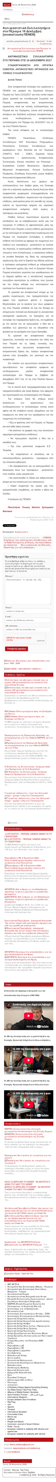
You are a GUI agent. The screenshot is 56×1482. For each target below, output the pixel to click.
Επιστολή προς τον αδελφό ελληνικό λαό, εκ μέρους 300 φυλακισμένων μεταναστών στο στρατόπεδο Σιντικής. (26, 682)
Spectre (10, 1406)
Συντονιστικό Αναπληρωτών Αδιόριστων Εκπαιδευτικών (26, 1363)
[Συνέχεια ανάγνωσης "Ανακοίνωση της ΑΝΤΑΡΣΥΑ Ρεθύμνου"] (24, 1244)
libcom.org (11, 1416)
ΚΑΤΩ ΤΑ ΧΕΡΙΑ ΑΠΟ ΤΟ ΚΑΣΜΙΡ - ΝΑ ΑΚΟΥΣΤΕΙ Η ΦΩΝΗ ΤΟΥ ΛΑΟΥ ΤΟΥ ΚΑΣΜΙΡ (27, 1182)
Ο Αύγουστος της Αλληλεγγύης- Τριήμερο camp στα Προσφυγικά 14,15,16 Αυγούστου (27, 767)
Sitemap (15, 1470)
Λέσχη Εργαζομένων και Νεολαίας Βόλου (27, 1333)
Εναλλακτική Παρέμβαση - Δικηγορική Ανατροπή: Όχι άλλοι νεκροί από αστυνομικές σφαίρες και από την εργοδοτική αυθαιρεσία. (28, 923)
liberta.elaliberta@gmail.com (22, 1444)
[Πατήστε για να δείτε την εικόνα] (28, 49)
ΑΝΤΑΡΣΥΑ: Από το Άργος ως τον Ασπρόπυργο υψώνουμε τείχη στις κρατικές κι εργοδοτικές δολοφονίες (26, 891)
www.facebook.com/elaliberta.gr (26, 1448)
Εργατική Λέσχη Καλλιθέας (20, 1318)
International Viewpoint (17, 1397)
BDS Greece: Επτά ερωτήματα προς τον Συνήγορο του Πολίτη (28, 712)
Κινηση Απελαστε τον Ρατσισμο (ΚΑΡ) (25, 1340)
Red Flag (11, 1402)
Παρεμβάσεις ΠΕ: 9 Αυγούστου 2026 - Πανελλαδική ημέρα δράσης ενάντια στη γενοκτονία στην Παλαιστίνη (25, 860)
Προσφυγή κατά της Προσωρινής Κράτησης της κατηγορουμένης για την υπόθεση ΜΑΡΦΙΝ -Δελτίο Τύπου (29, 737)
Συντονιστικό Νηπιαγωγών (19, 1360)
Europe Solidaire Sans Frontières (21, 1399)
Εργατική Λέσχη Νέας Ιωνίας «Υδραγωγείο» (28, 1325)
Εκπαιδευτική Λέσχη (17, 1355)
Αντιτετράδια (14, 1357)
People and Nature (15, 1421)
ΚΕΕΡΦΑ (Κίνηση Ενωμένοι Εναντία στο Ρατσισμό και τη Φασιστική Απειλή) (26, 1305)
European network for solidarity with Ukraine (26, 1433)
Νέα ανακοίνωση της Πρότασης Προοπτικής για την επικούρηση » (27, 546)
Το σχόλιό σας (46, 44)
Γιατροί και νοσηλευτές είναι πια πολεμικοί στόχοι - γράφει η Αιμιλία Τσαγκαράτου (26, 794)
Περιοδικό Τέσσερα (16, 1377)
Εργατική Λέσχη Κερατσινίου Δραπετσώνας (28, 1321)
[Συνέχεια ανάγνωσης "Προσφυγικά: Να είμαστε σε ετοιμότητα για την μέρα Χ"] (29, 1162)
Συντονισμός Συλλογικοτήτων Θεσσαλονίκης (28, 1316)
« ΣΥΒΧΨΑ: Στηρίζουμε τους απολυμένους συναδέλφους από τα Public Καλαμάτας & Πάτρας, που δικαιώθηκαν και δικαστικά (27, 541)
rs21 (9, 1404)
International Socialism (17, 1411)
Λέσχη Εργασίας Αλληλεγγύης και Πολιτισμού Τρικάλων (29, 1336)
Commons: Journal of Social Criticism (23, 1424)
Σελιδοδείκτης (14, 1352)
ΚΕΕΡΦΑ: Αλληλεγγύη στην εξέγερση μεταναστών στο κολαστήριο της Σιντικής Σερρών (28, 1130)
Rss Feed (24, 1470)
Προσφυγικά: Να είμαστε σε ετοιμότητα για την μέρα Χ (28, 1156)
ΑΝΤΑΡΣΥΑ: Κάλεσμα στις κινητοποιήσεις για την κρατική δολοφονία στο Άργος (28, 953)
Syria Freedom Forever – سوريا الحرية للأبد (25, 1394)
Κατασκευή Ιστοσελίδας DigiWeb (19, 1472)
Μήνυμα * (9, 576)
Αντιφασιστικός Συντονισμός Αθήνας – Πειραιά (30, 1286)
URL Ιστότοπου (11, 626)
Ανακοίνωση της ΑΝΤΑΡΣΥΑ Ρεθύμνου (22, 1242)
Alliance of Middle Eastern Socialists (22, 1392)
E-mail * (8, 616)
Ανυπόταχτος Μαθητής (18, 1367)
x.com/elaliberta (13, 1451)
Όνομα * (8, 607)
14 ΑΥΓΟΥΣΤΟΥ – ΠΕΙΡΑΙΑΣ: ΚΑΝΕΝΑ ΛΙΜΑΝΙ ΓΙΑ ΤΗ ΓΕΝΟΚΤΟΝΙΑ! (28, 835)
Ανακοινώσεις (21, 531)
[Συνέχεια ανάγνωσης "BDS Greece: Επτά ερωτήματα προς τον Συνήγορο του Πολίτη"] (29, 718)
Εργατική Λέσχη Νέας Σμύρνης (22, 1328)
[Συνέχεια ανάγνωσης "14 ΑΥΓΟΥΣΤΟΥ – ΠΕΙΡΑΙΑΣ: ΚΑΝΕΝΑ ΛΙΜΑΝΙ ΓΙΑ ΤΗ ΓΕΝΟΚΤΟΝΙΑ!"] (29, 840)
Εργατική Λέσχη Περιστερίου (21, 1330)
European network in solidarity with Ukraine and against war (27, 1430)
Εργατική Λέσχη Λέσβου (18, 1323)
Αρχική (7, 1461)
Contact (7, 1470)
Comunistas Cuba (15, 1414)
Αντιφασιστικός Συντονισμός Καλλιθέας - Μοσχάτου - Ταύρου (27, 1290)
